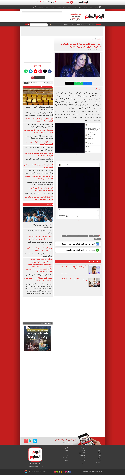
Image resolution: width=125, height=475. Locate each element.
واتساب (77, 83)
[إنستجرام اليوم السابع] (40, 71)
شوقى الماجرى (94, 236)
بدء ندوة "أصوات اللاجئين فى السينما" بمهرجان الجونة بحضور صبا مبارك (74, 280)
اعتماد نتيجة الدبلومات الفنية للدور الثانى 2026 (39, 193)
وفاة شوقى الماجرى (68, 236)
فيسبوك (86, 83)
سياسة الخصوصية (33, 466)
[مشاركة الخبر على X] (69, 83)
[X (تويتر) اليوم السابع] (45, 71)
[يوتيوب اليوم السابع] (35, 71)
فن (92, 39)
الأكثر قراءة (50, 205)
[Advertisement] (62, 419)
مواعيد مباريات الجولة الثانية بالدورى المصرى (38, 275)
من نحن (41, 466)
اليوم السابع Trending (47, 87)
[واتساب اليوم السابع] (26, 71)
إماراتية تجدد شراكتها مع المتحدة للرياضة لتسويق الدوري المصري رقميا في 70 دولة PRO (73, 24)
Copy (26, 83)
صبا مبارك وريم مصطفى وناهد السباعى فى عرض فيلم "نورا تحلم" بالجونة (74, 267)
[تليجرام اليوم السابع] (31, 71)
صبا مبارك (97, 239)
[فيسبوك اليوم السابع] (50, 71)
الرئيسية (99, 39)
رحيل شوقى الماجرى (81, 236)
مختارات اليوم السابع (46, 323)
